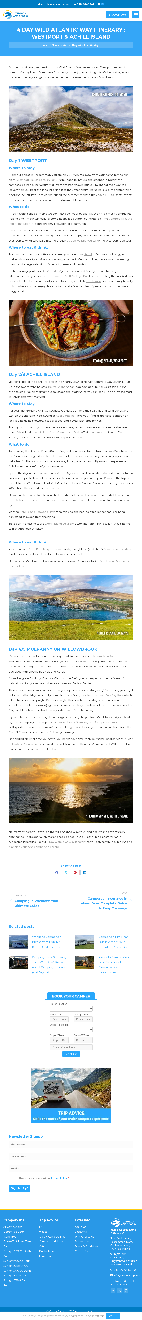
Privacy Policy (59, 1178)
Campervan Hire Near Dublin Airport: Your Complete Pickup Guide (114, 942)
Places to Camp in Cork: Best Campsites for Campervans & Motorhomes (114, 965)
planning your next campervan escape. (34, 847)
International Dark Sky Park (105, 695)
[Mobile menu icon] (135, 14)
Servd (88, 254)
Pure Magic (43, 549)
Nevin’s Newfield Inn (106, 656)
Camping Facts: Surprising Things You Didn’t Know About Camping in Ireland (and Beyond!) (49, 965)
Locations (81, 1231)
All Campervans (12, 1226)
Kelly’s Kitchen (57, 386)
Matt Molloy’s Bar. (76, 276)
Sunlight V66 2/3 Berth (17, 1261)
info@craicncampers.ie (55, 4)
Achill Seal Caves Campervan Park (57, 432)
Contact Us (81, 1251)
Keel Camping (65, 415)
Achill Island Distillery (59, 523)
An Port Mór (51, 271)
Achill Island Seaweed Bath (37, 511)
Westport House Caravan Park (36, 179)
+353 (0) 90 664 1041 (126, 1270)
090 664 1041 (85, 4)
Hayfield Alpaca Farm (26, 744)
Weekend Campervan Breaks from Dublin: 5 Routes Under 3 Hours (46, 942)
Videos (43, 1231)
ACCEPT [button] (113, 1316)
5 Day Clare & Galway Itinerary (66, 842)
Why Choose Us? (85, 1236)
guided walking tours (80, 240)
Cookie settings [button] (95, 1316)
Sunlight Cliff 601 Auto (16, 1275)
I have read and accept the (44, 1178)
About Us (80, 1226)
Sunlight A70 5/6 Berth (17, 1270)
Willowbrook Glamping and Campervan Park (87, 722)
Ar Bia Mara (123, 549)
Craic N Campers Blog (52, 1236)
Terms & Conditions (86, 1246)
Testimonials (82, 1241)
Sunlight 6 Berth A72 (15, 1265)
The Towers (93, 281)
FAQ (42, 1226)
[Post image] (18, 942)
